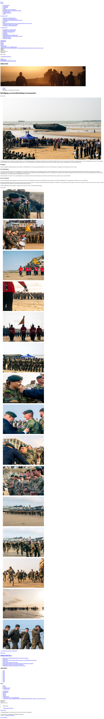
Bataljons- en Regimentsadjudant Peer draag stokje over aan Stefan (15, 658)
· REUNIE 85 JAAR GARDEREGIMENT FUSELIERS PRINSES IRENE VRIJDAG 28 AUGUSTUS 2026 (21, 48)
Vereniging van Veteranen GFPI (9, 18)
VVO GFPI (5, 21)
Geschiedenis (5, 6)
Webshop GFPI (3, 45)
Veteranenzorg (3, 40)
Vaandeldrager (3, 41)
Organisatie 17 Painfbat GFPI (8, 31)
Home (4, 87)
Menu (1, 2)
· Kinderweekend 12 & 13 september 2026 (8, 46)
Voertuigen (5, 32)
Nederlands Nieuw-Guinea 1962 (9, 30)
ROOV (4, 22)
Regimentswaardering (7, 38)
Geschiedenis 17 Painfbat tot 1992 (9, 29)
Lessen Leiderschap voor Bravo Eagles (10, 662)
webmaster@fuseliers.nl (9, 715)
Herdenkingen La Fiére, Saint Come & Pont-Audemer (13, 664)
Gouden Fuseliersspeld (7, 12)
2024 (4, 679)
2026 (4, 681)
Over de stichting (6, 5)
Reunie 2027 (5, 659)
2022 (4, 677)
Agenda (1, 44)
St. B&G (2, 3)
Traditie (4, 8)
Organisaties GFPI (4, 15)
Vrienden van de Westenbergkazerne (10, 25)
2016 (4, 670)
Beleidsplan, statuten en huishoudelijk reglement (12, 10)
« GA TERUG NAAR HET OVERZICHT (8, 650)
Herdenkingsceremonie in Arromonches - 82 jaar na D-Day (14, 665)
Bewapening (5, 34)
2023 (4, 678)
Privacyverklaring (3, 717)
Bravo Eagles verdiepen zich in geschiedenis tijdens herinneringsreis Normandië (18, 663)
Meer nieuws (2, 652)
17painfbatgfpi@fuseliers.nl (5, 56)
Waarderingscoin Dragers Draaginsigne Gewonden (12, 36)
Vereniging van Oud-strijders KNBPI (10, 19)
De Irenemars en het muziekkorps (9, 9)
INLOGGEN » (3, 59)
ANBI (4, 13)
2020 (4, 675)
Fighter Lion (5, 661)
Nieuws (1, 42)
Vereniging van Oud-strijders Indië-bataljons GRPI (12, 20)
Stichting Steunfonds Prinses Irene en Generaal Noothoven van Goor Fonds (17, 23)
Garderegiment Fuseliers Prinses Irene (8, 60)
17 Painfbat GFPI (3, 27)
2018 (4, 672)
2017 (4, 671)
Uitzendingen (5, 7)
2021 (4, 676)
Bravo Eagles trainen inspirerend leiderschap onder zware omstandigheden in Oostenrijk (19, 660)
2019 (4, 674)
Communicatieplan (6, 11)
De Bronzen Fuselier (7, 37)
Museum (2, 43)
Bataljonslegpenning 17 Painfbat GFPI (10, 35)
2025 (4, 680)
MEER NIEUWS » (6, 655)
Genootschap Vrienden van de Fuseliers (10, 24)
